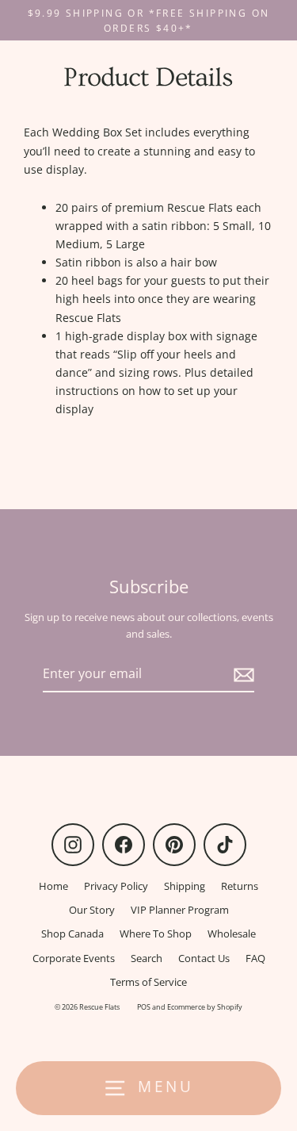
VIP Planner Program (180, 910)
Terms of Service (148, 982)
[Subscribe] (241, 675)
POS (143, 1007)
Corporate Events (73, 958)
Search (146, 958)
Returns (239, 886)
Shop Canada (72, 933)
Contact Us (204, 958)
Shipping (184, 886)
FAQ (255, 958)
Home (53, 886)
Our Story (92, 910)
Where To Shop (156, 933)
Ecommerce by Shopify (204, 1007)
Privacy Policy (116, 886)
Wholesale (232, 933)
